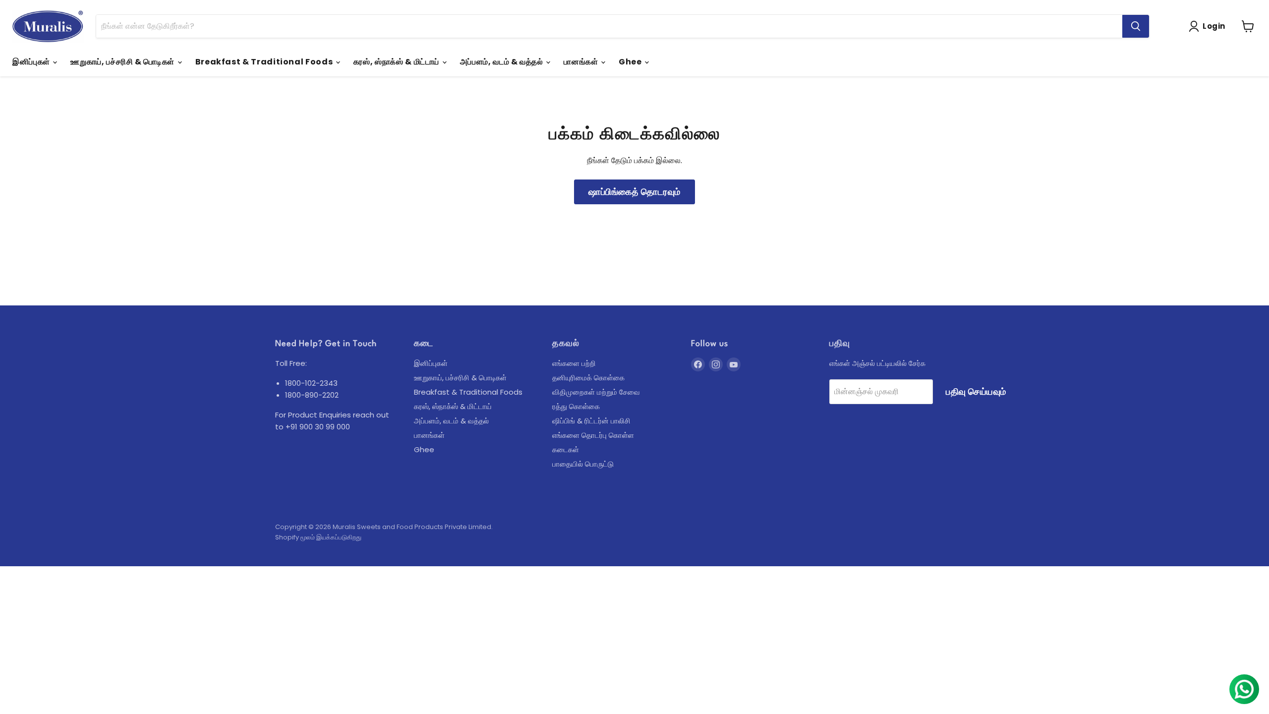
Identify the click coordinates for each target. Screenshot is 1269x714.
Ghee (631, 61)
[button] (1209, 26)
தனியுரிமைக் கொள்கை (588, 377)
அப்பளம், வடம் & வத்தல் (502, 61)
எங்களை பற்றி (574, 363)
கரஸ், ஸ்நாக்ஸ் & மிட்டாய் (397, 61)
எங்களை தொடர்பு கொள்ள (593, 435)
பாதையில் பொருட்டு (583, 464)
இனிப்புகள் (32, 61)
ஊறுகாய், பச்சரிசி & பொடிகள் (123, 61)
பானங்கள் (582, 61)
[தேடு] (1135, 26)
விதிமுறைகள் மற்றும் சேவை (596, 392)
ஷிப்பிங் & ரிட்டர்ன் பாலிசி (591, 421)
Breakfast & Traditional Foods (265, 61)
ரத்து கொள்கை (576, 406)
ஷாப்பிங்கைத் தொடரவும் (634, 191)
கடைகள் (565, 449)
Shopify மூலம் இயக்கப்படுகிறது (318, 537)
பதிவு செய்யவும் (976, 391)
